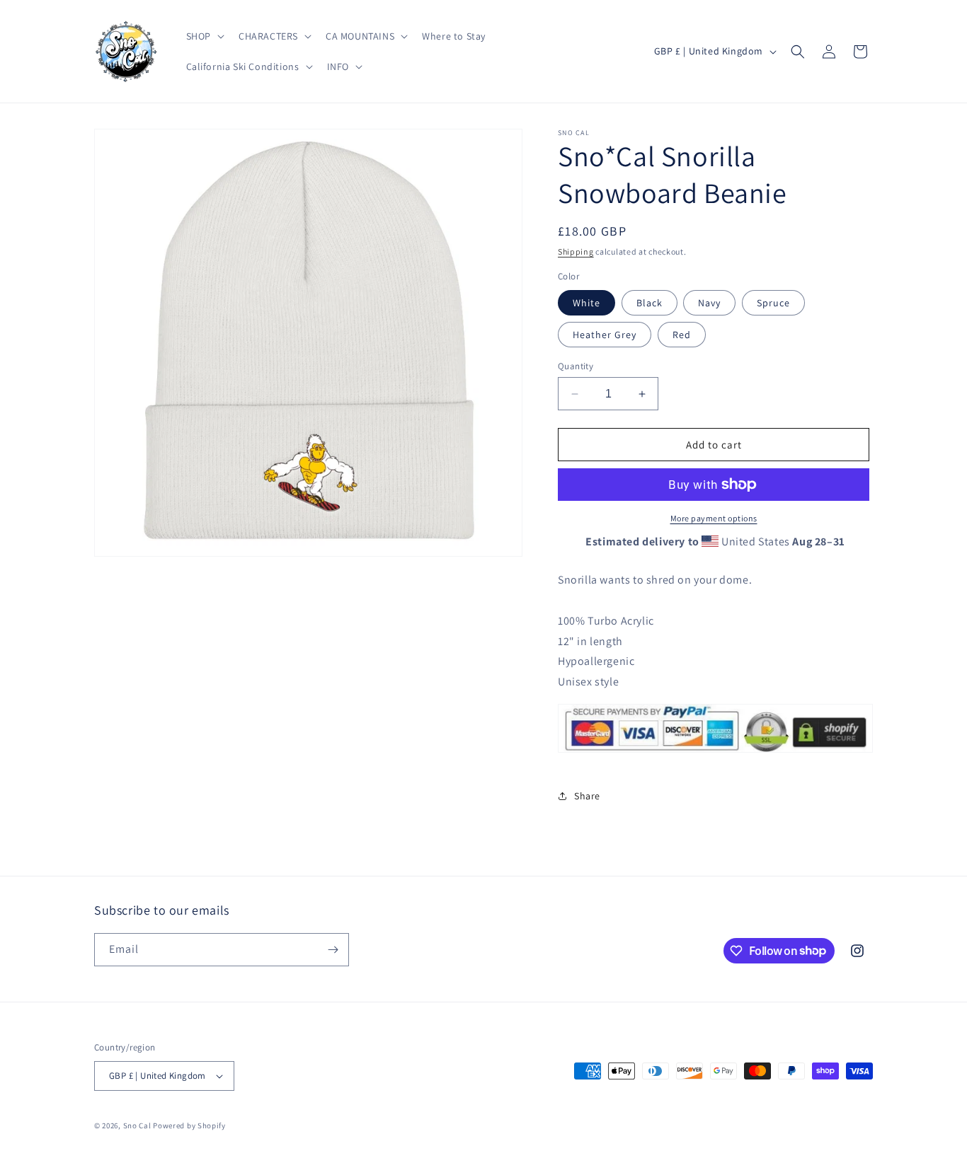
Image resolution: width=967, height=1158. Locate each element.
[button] (204, 36)
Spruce (773, 302)
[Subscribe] (332, 949)
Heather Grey (604, 334)
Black (649, 302)
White (586, 302)
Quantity (575, 366)
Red (682, 334)
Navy (709, 302)
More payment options (713, 518)
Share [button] (587, 795)
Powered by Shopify (189, 1125)
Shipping (576, 251)
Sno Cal (137, 1125)
